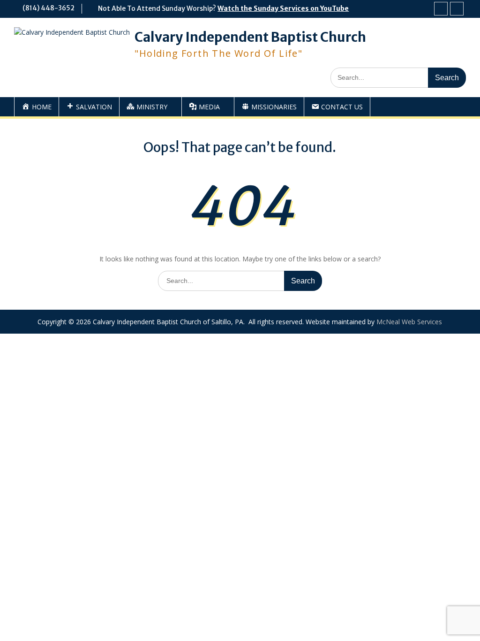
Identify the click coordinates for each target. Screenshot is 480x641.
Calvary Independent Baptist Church (250, 37)
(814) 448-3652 (48, 8)
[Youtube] (457, 8)
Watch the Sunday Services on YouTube (283, 8)
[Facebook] (441, 8)
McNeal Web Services (409, 321)
